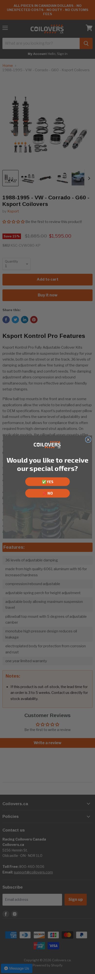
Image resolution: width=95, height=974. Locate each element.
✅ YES (47, 481)
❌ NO (47, 493)
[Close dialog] (88, 439)
